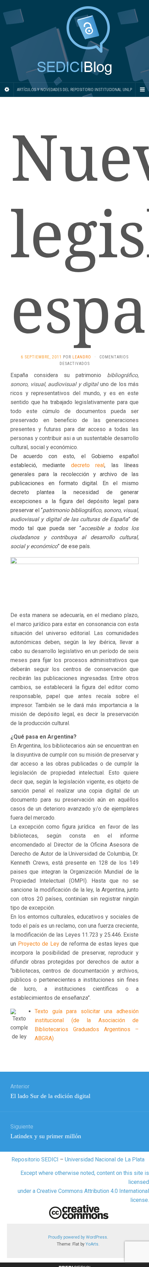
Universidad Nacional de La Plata (104, 1159)
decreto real (87, 465)
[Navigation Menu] (142, 90)
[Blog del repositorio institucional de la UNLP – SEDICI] (74, 41)
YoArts (92, 1244)
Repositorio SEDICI (35, 1159)
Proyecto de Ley (38, 943)
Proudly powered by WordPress (77, 1237)
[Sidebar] (7, 90)
